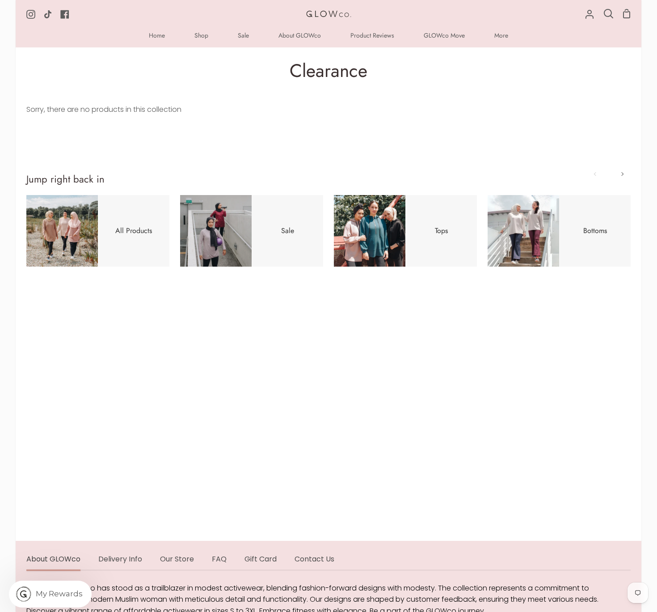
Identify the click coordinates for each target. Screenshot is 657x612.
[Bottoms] (559, 231)
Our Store (177, 559)
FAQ (219, 559)
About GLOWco (53, 559)
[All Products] (97, 231)
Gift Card (260, 559)
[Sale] (251, 231)
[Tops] (405, 231)
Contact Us (314, 559)
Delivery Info (120, 559)
